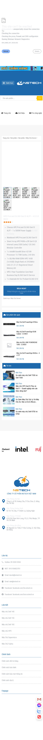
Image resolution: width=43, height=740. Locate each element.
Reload (6, 51)
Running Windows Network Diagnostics (16, 39)
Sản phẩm (13, 138)
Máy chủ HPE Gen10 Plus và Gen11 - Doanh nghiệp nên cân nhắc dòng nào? (26, 388)
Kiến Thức (19, 373)
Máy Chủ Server (31, 138)
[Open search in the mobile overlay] (21, 98)
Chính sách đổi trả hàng (10, 661)
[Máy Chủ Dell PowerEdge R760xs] (9, 324)
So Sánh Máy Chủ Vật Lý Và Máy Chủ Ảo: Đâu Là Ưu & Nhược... (27, 400)
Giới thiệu (21, 113)
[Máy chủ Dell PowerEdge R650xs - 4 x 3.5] (9, 356)
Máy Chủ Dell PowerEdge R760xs (27, 322)
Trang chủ (7, 113)
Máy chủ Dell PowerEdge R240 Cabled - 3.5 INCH (26, 333)
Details (37, 51)
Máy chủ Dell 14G (8, 612)
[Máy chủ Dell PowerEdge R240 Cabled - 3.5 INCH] (9, 334)
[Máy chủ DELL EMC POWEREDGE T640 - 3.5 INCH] (9, 345)
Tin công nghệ (36, 113)
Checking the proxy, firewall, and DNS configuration (20, 36)
